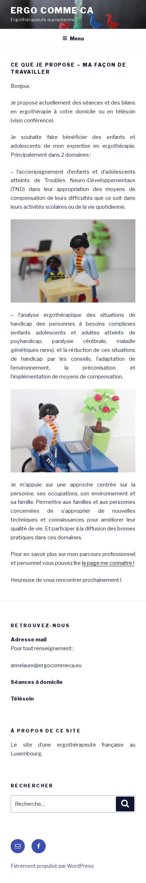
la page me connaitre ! (108, 563)
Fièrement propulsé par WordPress (52, 866)
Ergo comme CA (52, 10)
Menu (77, 38)
